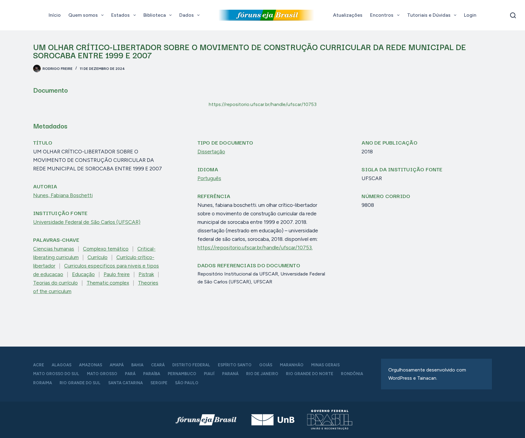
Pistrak (146, 274)
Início (55, 15)
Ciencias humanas (53, 249)
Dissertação (211, 152)
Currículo (98, 257)
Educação (83, 274)
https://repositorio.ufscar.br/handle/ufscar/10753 (263, 104)
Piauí (209, 373)
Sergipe (158, 383)
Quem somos (83, 15)
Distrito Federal (191, 365)
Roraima (42, 383)
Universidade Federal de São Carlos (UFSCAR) (86, 222)
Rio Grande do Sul (80, 383)
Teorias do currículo (55, 283)
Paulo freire (117, 274)
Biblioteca (154, 15)
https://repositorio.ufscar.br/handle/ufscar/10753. (255, 248)
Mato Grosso (102, 373)
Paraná (230, 373)
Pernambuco (182, 373)
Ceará (158, 365)
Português (209, 178)
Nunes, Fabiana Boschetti (63, 195)
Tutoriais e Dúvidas (429, 15)
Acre (38, 365)
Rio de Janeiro (262, 373)
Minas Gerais (325, 365)
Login (470, 15)
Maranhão (292, 365)
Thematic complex (108, 283)
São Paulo (186, 383)
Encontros (381, 15)
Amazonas (90, 365)
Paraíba (151, 373)
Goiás (265, 365)
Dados (186, 15)
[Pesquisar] (513, 15)
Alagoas (61, 365)
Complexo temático (106, 249)
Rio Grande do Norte (309, 373)
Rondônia (352, 373)
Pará (130, 373)
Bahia (137, 365)
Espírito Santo (235, 365)
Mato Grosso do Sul (56, 373)
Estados (120, 15)
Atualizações (347, 15)
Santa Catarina (125, 383)
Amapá (117, 365)
